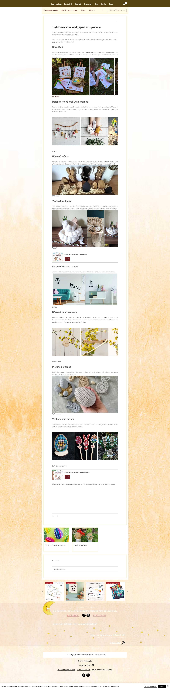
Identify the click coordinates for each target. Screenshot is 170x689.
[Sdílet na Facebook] (53, 516)
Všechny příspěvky (50, 10)
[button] (110, 4)
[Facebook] (84, 615)
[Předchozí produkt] (43, 591)
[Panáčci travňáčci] (85, 535)
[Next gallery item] (116, 77)
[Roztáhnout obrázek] (70, 76)
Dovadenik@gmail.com (66, 669)
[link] (125, 3)
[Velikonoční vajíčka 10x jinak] (56, 535)
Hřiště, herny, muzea (69, 10)
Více (91, 10)
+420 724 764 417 (83, 669)
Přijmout (162, 686)
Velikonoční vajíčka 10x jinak (56, 545)
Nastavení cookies (150, 686)
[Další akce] (117, 22)
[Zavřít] (168, 686)
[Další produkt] (127, 591)
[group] (85, 591)
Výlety (83, 10)
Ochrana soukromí (113, 686)
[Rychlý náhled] (95, 591)
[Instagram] (88, 615)
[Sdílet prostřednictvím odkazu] (57, 516)
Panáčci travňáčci (80, 545)
